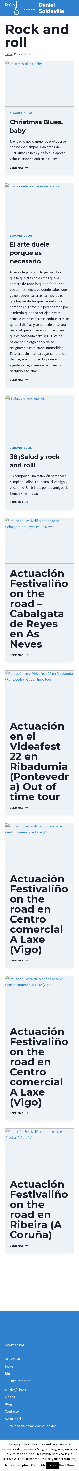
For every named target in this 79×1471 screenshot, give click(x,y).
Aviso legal (13, 1418)
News (9, 1366)
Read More (66, 1465)
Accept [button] (52, 1465)
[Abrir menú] (70, 8)
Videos (10, 1397)
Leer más (19, 167)
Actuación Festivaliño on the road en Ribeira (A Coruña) (39, 1209)
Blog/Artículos (21, 113)
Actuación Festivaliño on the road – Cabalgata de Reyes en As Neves (39, 608)
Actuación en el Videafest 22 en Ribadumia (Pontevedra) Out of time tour (39, 761)
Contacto (12, 1411)
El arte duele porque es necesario (29, 253)
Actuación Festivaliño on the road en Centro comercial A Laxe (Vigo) (39, 914)
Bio (7, 1373)
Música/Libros (15, 1389)
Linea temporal (20, 1380)
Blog (8, 1404)
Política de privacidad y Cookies (33, 1426)
